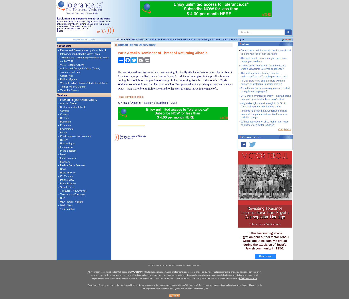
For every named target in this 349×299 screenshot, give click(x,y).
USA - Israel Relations (71, 201)
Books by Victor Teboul (72, 107)
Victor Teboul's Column (72, 65)
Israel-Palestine (68, 158)
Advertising (203, 39)
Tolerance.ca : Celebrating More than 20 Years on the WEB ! (84, 59)
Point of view (67, 180)
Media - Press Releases (72, 165)
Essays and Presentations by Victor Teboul (83, 50)
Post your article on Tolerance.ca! (179, 39)
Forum (63, 132)
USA (62, 198)
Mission (141, 39)
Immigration (66, 147)
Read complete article (131, 96)
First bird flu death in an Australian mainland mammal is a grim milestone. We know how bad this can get (264, 114)
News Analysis (68, 172)
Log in (241, 39)
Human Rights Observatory (78, 100)
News (63, 169)
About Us (130, 39)
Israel (63, 154)
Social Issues (67, 187)
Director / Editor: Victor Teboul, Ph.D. (82, 13)
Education (65, 125)
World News (66, 205)
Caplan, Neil (66, 75)
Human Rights (67, 143)
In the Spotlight (68, 150)
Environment (66, 129)
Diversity (64, 118)
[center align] (288, 32)
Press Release (68, 183)
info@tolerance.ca (248, 278)
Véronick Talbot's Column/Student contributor (84, 83)
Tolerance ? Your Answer (73, 190)
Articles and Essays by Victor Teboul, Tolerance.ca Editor (80, 70)
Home (120, 39)
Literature (65, 161)
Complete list (284, 129)
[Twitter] (252, 144)
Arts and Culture (68, 103)
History (64, 139)
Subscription (228, 39)
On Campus (66, 176)
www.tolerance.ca (139, 272)
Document (65, 121)
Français (287, 39)
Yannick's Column (69, 90)
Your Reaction (67, 209)
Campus (64, 110)
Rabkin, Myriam (68, 79)
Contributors (154, 39)
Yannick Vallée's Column (73, 86)
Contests (65, 114)
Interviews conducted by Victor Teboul (80, 54)
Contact (216, 39)
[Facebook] (243, 144)
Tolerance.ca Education (72, 194)
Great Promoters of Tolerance (75, 136)
